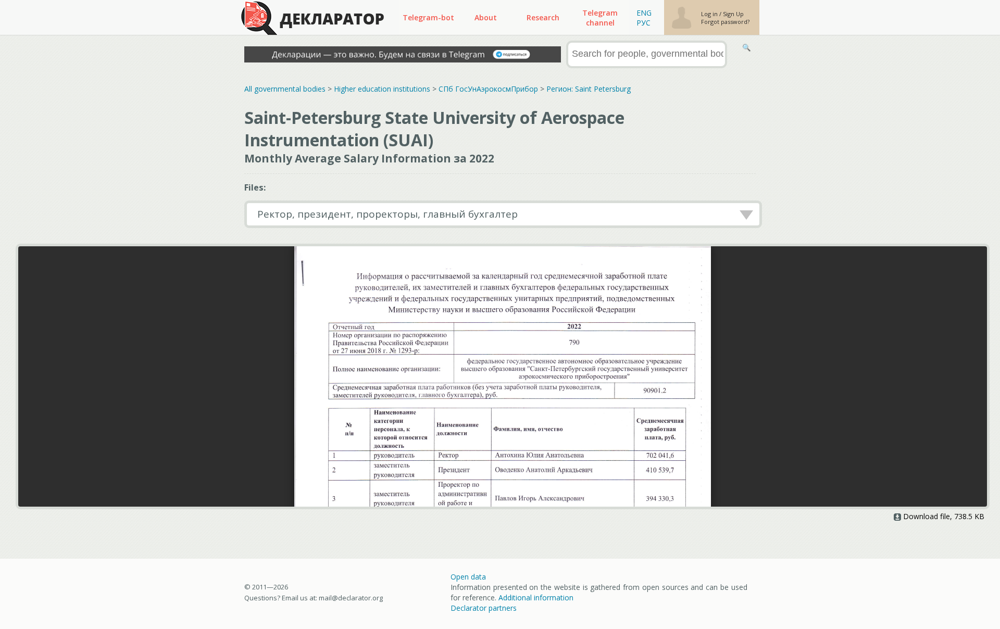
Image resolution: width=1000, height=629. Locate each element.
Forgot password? (725, 22)
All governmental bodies (285, 89)
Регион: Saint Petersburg (588, 89)
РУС (643, 23)
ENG (644, 13)
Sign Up (733, 14)
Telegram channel (600, 18)
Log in (710, 14)
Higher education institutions (382, 89)
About (485, 17)
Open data (468, 577)
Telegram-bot (428, 17)
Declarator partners (484, 608)
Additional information (535, 597)
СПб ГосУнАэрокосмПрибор (488, 89)
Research (543, 17)
